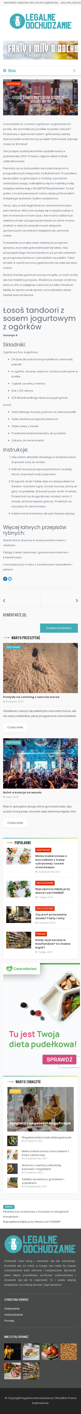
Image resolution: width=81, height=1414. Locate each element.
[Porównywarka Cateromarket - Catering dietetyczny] (41, 1017)
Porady (41, 934)
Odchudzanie (45, 883)
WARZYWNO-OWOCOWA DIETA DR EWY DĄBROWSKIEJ (31, 2)
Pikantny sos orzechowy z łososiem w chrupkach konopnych (36, 1214)
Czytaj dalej (15, 727)
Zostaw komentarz (59, 628)
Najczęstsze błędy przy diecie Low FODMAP (32, 1222)
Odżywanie (13, 83)
